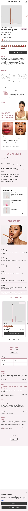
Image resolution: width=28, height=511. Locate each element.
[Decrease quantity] (2, 52)
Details (3, 56)
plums (8, 44)
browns (16, 44)
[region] (14, 320)
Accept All (14, 503)
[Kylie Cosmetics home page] (14, 2)
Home (2, 27)
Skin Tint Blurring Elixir (15, 193)
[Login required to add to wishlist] (20, 29)
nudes (4, 44)
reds (20, 44)
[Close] (26, 492)
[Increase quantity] (7, 52)
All (1, 44)
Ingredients (4, 70)
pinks (12, 44)
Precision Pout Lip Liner (8, 27)
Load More (14, 439)
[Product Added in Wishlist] (24, 2)
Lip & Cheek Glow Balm (16, 200)
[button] (2, 2)
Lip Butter (13, 208)
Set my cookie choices (14, 507)
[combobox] (14, 40)
